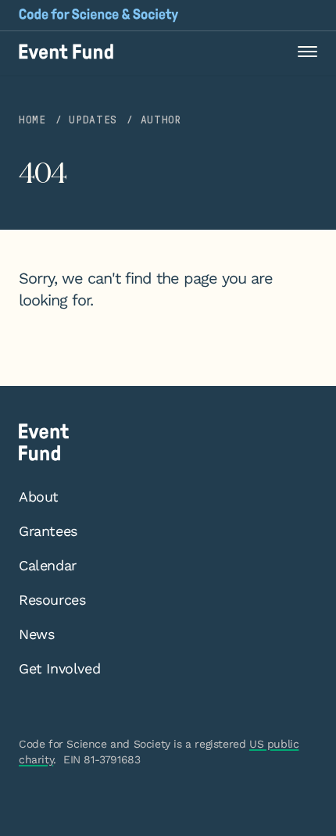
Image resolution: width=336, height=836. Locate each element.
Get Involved (59, 668)
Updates (93, 120)
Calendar (48, 565)
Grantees (48, 531)
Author (161, 120)
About (39, 496)
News (36, 634)
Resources (52, 599)
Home (32, 120)
